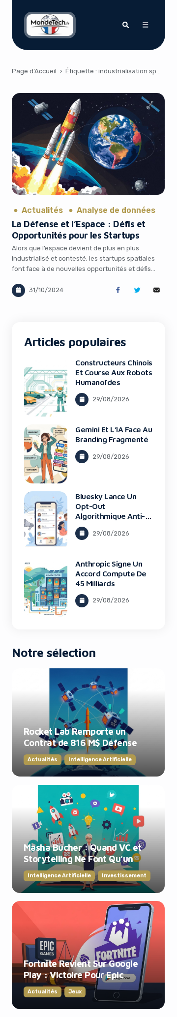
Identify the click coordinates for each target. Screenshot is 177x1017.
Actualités (42, 210)
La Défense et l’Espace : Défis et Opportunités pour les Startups (79, 229)
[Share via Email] (156, 290)
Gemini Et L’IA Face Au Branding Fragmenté (113, 434)
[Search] (125, 25)
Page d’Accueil (34, 71)
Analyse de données (116, 210)
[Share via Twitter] (137, 290)
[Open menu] (145, 25)
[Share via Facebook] (118, 290)
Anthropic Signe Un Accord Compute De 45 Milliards (111, 573)
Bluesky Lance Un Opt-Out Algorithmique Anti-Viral (110, 511)
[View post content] (88, 144)
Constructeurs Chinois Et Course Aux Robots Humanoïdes (113, 372)
